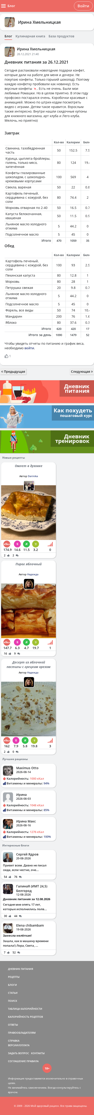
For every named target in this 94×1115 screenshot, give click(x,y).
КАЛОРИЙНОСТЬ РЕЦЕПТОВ (25, 1016)
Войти (83, 5)
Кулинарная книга (30, 36)
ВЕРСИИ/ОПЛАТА (18, 1045)
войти (29, 348)
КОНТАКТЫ (38, 1053)
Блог (8, 36)
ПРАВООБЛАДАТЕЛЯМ (22, 1032)
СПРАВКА (13, 1040)
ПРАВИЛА (32, 1061)
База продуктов (61, 36)
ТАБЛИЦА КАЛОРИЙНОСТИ (25, 1008)
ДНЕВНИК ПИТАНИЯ (20, 969)
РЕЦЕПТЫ (14, 977)
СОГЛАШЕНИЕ (17, 1061)
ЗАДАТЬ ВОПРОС (18, 1053)
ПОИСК (12, 1000)
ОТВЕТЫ (13, 1024)
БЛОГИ (12, 985)
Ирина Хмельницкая (39, 22)
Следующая (81, 371)
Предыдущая (14, 371)
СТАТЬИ (13, 992)
